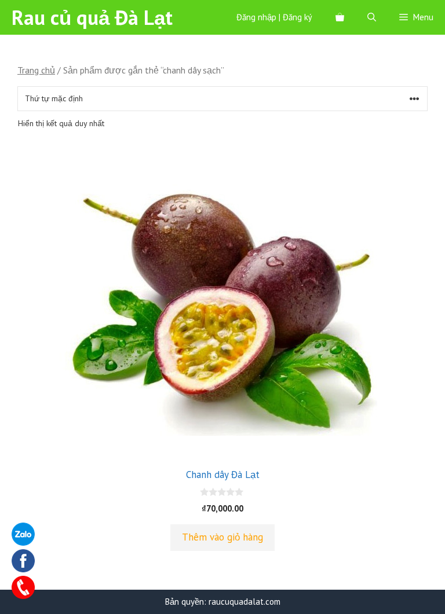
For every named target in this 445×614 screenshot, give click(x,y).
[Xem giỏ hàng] (340, 17)
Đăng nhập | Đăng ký (274, 17)
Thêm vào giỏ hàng (222, 537)
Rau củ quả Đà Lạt (92, 17)
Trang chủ (36, 70)
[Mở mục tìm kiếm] (372, 17)
